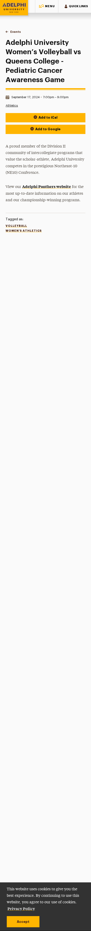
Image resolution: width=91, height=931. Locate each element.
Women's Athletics (24, 230)
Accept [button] (23, 921)
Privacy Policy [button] (21, 908)
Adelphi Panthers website (46, 186)
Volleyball (16, 225)
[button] (46, 6)
